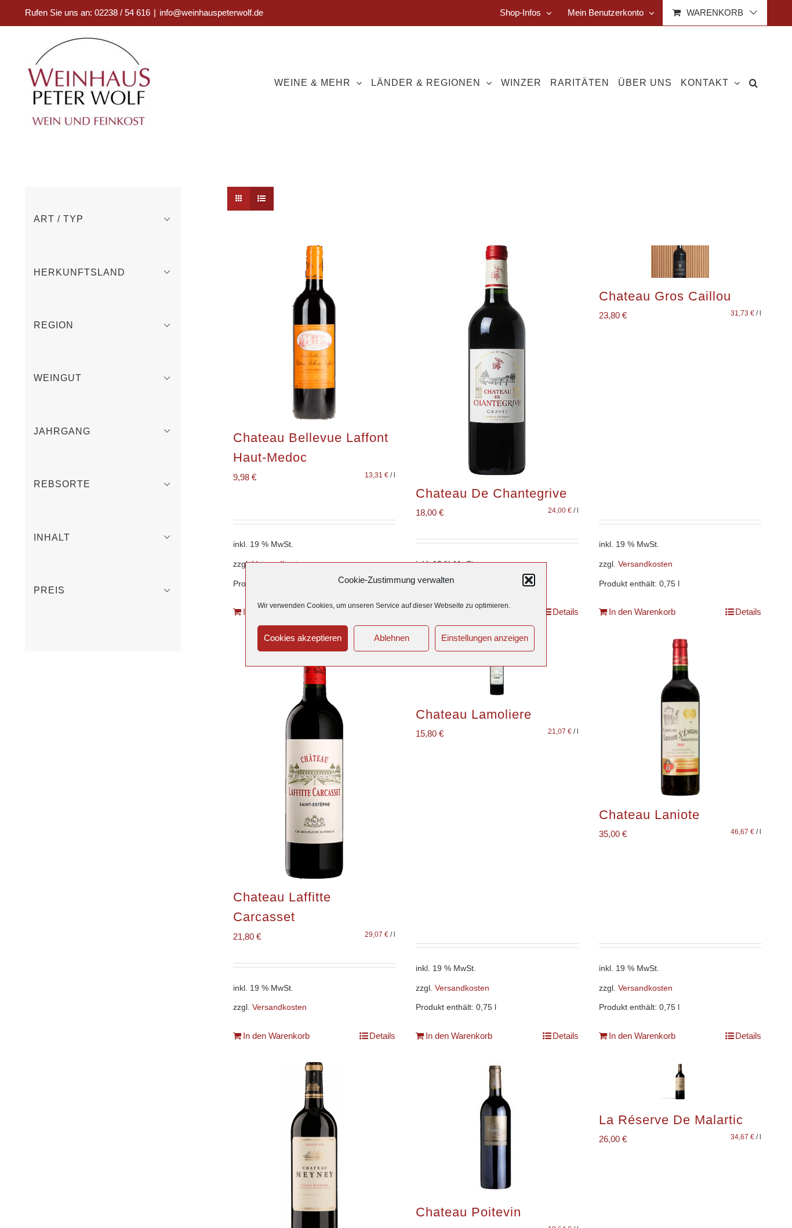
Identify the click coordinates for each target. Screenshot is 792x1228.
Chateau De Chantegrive (491, 493)
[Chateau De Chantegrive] (497, 360)
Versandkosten (645, 564)
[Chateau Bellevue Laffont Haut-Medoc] (314, 332)
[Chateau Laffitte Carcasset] (314, 758)
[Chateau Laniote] (680, 717)
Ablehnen (391, 638)
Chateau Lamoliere (474, 714)
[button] (529, 580)
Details (566, 612)
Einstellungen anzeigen (484, 638)
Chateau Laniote (649, 814)
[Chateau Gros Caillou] (680, 261)
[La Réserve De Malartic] (680, 1082)
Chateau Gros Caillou (665, 296)
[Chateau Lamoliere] (497, 667)
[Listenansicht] (261, 198)
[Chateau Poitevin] (497, 1128)
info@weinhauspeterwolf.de (211, 12)
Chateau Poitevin (468, 1212)
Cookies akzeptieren (302, 638)
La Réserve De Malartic (671, 1120)
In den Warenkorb (642, 612)
